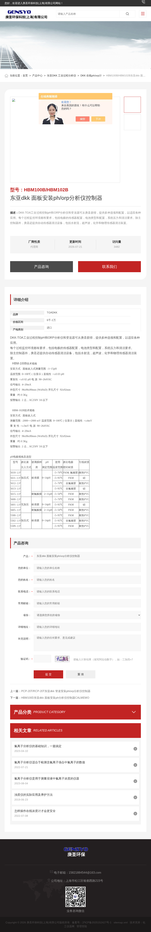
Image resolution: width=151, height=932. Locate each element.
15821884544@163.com (85, 872)
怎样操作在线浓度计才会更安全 (35, 810)
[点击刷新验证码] (62, 659)
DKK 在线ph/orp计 (91, 75)
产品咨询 (41, 267)
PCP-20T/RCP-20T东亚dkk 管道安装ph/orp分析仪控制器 (55, 691)
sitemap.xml (121, 922)
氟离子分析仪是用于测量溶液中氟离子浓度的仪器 (46, 778)
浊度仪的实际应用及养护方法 (33, 794)
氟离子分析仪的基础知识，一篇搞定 (38, 746)
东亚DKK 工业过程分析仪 (61, 75)
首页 (25, 75)
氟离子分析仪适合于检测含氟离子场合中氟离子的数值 (49, 762)
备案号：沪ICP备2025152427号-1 (91, 922)
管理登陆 (82, 926)
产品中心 (37, 75)
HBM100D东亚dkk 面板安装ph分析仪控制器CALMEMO (55, 697)
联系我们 (109, 267)
